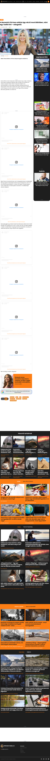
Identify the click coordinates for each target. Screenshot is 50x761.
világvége (40, 454)
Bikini (17, 397)
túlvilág (26, 476)
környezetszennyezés (33, 673)
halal (32, 476)
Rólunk (21, 748)
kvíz (1, 501)
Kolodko (27, 648)
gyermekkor (20, 476)
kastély (22, 627)
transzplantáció (4, 476)
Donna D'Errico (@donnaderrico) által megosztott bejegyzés (16, 143)
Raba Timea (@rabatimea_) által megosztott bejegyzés (16, 221)
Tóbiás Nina (19, 398)
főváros (32, 523)
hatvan (11, 693)
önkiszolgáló (27, 712)
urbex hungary (12, 627)
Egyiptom (40, 476)
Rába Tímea (12, 398)
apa (31, 454)
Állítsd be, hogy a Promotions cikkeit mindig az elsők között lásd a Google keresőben (18, 392)
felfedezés (3, 456)
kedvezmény (41, 712)
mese (28, 502)
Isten (14, 454)
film (35, 502)
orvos (16, 454)
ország (28, 523)
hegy (28, 454)
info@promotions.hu (5, 749)
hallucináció (15, 456)
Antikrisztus (40, 456)
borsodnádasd (37, 627)
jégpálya (8, 693)
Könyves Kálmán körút (18, 673)
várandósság (6, 477)
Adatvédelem (22, 751)
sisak (4, 454)
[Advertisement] (25, 10)
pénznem (7, 523)
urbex (8, 627)
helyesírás (5, 501)
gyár (32, 627)
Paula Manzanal (13, 400)
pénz (4, 523)
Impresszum (22, 750)
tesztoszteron (21, 454)
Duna (2, 712)
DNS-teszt (15, 476)
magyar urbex (4, 627)
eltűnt (4, 712)
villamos (12, 673)
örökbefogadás (16, 477)
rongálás (40, 648)
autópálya (40, 693)
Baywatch (12, 397)
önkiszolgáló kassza (35, 712)
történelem (18, 627)
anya (2, 477)
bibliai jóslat (44, 454)
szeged (26, 673)
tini (20, 397)
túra (26, 454)
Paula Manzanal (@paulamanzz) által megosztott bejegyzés (16, 298)
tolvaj (2, 693)
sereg (35, 693)
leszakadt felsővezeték (5, 673)
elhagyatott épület (17, 646)
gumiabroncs (40, 673)
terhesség (22, 588)
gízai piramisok (45, 476)
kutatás (7, 454)
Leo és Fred (34, 648)
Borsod (2, 646)
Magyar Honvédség (29, 693)
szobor (30, 648)
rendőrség (15, 693)
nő (10, 476)
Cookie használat (22, 752)
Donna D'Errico (25, 397)
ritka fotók (40, 477)
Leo (37, 648)
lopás (4, 693)
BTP (10, 27)
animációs (32, 502)
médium (35, 476)
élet (29, 476)
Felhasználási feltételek (23, 747)
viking (2, 454)
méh (8, 476)
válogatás (25, 398)
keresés (7, 712)
